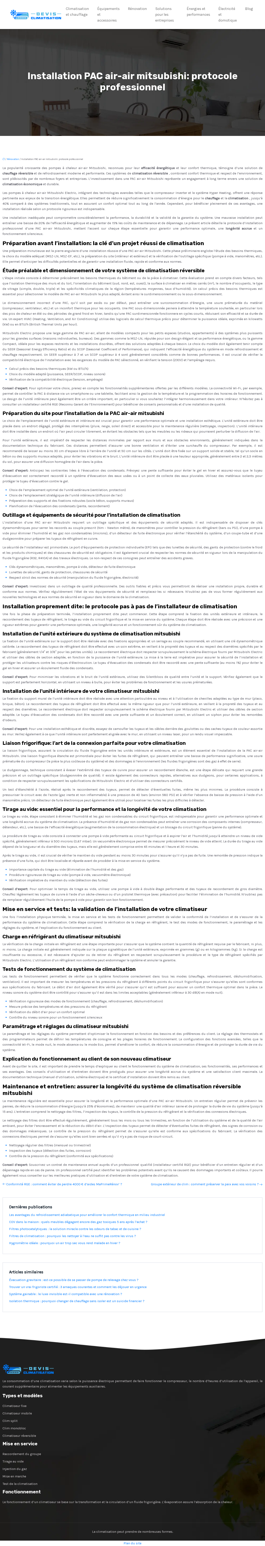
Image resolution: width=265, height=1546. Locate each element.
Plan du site (132, 1543)
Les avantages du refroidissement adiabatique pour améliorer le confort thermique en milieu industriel (87, 1215)
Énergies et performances (198, 11)
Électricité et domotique (227, 14)
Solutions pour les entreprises (164, 14)
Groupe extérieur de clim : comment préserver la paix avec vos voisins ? (205, 1184)
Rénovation (137, 8)
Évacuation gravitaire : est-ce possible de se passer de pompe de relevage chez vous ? (74, 1280)
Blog (249, 8)
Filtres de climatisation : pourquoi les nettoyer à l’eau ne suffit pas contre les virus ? (72, 1236)
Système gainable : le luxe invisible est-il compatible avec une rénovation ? (65, 1294)
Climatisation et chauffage (77, 11)
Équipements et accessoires (108, 14)
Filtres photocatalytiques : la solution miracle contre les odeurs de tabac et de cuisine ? (75, 1229)
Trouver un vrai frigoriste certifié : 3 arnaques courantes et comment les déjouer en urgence (78, 1287)
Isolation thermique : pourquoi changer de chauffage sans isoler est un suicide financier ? (77, 1301)
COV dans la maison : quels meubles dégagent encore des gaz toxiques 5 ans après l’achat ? (78, 1222)
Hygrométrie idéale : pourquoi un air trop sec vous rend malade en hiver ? (64, 1243)
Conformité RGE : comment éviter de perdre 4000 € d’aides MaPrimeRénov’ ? (64, 1184)
